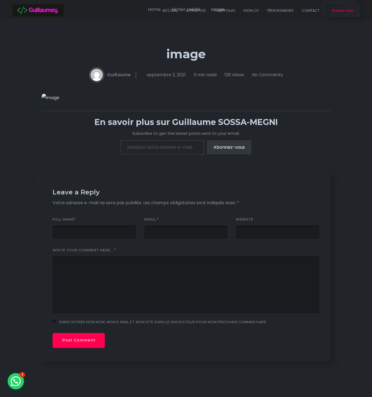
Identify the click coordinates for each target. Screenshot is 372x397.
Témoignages (280, 10)
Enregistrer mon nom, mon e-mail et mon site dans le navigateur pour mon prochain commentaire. (163, 322)
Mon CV (251, 10)
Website (245, 219)
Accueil (170, 10)
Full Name (64, 219)
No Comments (267, 75)
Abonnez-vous (229, 147)
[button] (16, 381)
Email (151, 219)
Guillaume (119, 75)
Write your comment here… (84, 250)
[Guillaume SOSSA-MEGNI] (37, 10)
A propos (196, 10)
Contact (310, 10)
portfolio (224, 10)
